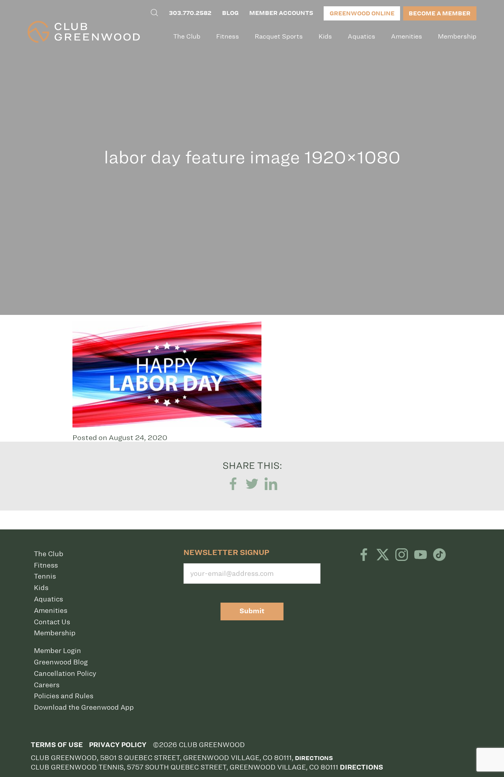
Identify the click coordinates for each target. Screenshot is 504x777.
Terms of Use (57, 744)
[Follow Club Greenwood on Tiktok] (439, 555)
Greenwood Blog (61, 662)
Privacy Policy (117, 744)
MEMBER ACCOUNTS (281, 13)
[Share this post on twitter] (252, 483)
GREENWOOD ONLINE (362, 13)
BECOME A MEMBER (440, 13)
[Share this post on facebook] (233, 483)
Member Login (57, 650)
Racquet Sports (279, 36)
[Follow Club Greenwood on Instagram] (401, 555)
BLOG (230, 13)
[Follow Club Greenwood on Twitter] (382, 555)
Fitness (227, 36)
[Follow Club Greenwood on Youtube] (420, 555)
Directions (314, 758)
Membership (457, 36)
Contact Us (52, 622)
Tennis (45, 576)
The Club (186, 36)
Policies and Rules (63, 696)
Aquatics (361, 36)
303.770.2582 (190, 13)
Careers (46, 685)
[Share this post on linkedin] (270, 483)
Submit (252, 611)
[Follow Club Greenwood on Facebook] (363, 555)
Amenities (406, 36)
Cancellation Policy (65, 673)
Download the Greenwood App (84, 707)
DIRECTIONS (361, 767)
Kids (325, 36)
